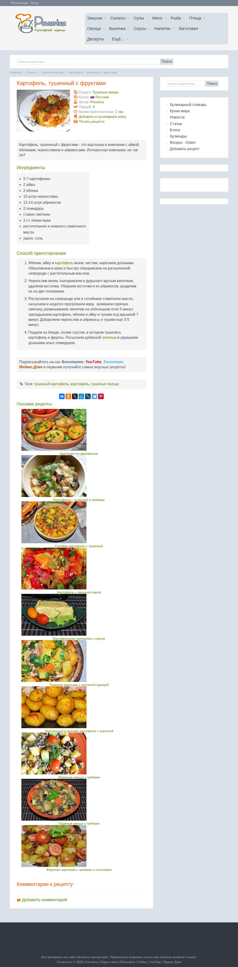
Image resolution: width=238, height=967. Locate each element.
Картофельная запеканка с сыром (79, 638)
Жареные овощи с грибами (79, 777)
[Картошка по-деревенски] (78, 430)
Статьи (176, 124)
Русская (102, 97)
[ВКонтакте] (62, 396)
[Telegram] (94, 396)
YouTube (155, 962)
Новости (177, 117)
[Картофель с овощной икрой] (78, 568)
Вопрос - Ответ (183, 143)
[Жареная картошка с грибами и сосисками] (78, 846)
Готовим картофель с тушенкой (79, 546)
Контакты (91, 962)
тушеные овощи (105, 384)
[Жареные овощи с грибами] (78, 753)
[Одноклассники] (68, 396)
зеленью (109, 337)
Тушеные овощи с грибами (78, 823)
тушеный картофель (51, 384)
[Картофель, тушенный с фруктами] (49, 130)
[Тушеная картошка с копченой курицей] (78, 661)
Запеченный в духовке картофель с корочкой (79, 731)
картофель (64, 263)
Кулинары (178, 136)
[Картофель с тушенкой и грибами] (78, 476)
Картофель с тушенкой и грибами (79, 500)
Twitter (142, 962)
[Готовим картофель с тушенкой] (78, 522)
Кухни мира (180, 111)
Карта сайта (109, 962)
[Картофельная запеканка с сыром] (78, 615)
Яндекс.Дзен (172, 962)
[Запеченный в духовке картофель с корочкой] (78, 707)
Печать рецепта (91, 121)
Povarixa (97, 102)
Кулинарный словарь (188, 105)
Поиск (167, 61)
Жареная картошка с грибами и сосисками (79, 870)
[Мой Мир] (81, 396)
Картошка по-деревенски (79, 453)
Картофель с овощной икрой (79, 592)
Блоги (175, 130)
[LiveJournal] (88, 396)
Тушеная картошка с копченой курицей (79, 685)
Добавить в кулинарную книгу (102, 116)
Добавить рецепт (184, 149)
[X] (75, 396)
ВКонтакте (127, 962)
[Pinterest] (101, 396)
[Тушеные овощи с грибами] (78, 800)
